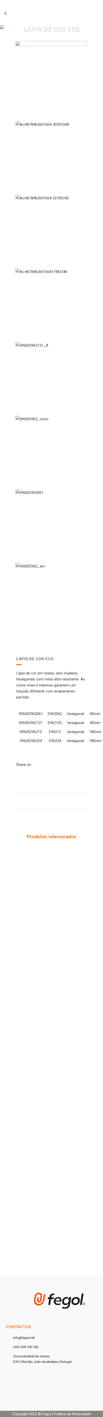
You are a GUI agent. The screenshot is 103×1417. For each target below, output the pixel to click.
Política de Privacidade (72, 1414)
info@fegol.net (24, 1338)
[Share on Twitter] (39, 764)
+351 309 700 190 (25, 1347)
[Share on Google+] (45, 764)
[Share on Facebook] (34, 764)
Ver (51, 892)
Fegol (46, 1414)
